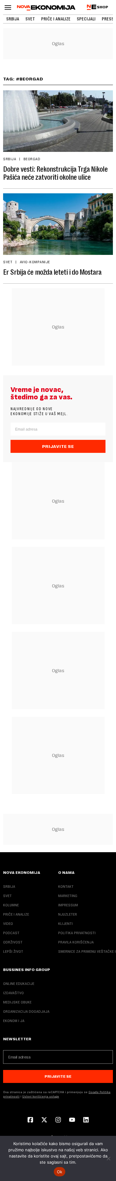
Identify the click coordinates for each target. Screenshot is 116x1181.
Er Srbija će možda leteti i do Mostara (52, 272)
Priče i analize (56, 19)
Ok (59, 1171)
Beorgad (32, 159)
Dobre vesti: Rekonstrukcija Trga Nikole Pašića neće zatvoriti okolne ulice (55, 173)
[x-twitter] (44, 1120)
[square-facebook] (30, 1120)
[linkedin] (86, 1120)
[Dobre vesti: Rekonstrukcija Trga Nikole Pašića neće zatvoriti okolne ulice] (58, 121)
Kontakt (66, 886)
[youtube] (72, 1120)
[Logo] (46, 7)
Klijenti (65, 923)
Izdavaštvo (13, 993)
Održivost (13, 942)
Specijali (86, 19)
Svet (30, 19)
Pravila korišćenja (76, 942)
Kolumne (11, 905)
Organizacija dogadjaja (26, 1011)
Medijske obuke (17, 1002)
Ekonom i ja (13, 1021)
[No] (108, 1158)
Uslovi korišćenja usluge (40, 1096)
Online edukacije (18, 983)
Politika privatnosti (77, 933)
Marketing (67, 896)
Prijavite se (58, 446)
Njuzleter (67, 914)
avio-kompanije (35, 262)
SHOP (102, 7)
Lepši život (13, 951)
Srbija (12, 19)
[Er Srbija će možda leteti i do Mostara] (58, 224)
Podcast (11, 933)
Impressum (68, 905)
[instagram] (58, 1120)
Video (8, 923)
